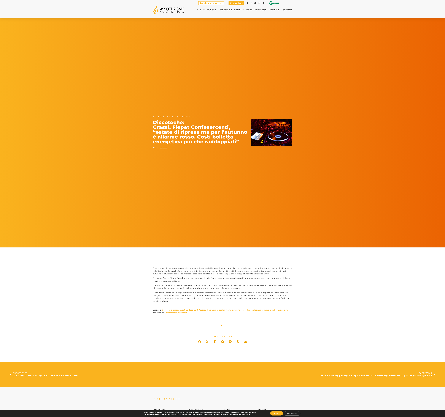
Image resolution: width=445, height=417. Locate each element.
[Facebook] (247, 3)
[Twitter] (251, 3)
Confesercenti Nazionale (175, 313)
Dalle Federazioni (173, 117)
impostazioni (207, 414)
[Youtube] (255, 3)
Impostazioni (292, 413)
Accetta (276, 413)
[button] (263, 3)
